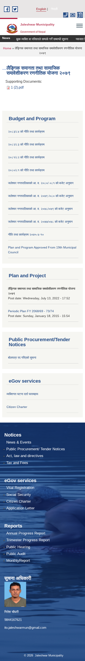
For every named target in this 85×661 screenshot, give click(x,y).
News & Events (18, 442)
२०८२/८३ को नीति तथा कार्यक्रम (26, 144)
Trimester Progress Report (28, 540)
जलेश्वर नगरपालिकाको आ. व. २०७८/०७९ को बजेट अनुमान (40, 209)
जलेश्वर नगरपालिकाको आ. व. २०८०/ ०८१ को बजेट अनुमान (40, 183)
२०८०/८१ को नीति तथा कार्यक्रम (26, 170)
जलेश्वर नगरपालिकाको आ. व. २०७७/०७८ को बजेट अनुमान (40, 221)
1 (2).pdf (17, 87)
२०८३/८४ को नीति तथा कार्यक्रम (26, 131)
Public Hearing (18, 547)
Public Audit (16, 554)
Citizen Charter (17, 407)
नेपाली (54, 9)
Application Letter (20, 508)
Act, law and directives (24, 456)
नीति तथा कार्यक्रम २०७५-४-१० (26, 234)
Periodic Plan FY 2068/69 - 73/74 (31, 311)
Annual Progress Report (25, 533)
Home (7, 48)
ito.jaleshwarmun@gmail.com (25, 627)
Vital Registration (20, 488)
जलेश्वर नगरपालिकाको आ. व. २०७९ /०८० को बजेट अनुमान (40, 196)
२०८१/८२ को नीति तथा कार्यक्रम (26, 157)
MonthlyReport (18, 560)
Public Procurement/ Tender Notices (35, 449)
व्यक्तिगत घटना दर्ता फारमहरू (22, 394)
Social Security (18, 495)
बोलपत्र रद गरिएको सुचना (22, 357)
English (41, 9)
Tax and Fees (17, 463)
